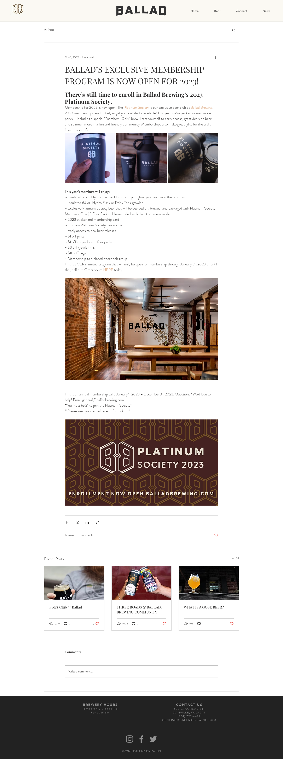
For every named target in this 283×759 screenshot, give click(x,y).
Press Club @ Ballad (65, 607)
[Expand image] (90, 158)
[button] (234, 29)
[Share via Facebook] (67, 522)
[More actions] (215, 57)
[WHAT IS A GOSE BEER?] (209, 583)
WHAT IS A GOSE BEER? (204, 607)
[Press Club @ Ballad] (74, 583)
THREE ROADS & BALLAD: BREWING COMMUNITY (139, 609)
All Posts (49, 30)
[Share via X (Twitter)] (77, 522)
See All (235, 558)
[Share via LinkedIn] (87, 522)
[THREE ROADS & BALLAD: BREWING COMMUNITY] (142, 583)
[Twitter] (153, 739)
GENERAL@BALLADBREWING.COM (189, 720)
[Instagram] (129, 739)
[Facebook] (141, 739)
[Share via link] (97, 522)
